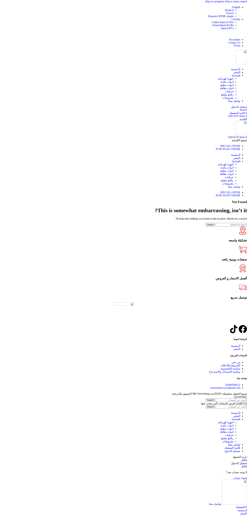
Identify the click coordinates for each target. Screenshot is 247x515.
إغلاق (244, 460)
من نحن (236, 362)
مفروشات (228, 97)
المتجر (236, 349)
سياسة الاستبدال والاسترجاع (224, 371)
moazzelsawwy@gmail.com (225, 387)
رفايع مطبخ (227, 94)
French (230, 13)
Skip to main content (236, 1)
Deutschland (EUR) (223, 25)
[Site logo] (241, 63)
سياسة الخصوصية (230, 368)
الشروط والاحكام (230, 365)
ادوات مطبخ (227, 85)
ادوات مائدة (227, 81)
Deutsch (229, 10)
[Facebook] (243, 329)
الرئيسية (235, 345)
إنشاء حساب (240, 478)
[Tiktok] (234, 329)
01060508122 (232, 384)
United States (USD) (223, 22)
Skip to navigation (215, 1)
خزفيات (229, 91)
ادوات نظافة (227, 88)
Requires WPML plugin (221, 16)
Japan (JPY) (227, 28)
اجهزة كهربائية (226, 78)
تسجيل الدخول (232, 451)
